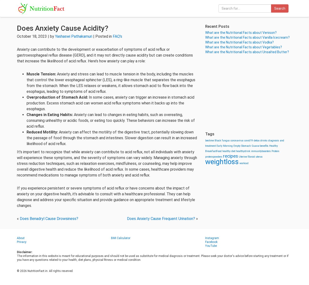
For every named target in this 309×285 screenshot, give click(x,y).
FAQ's (117, 36)
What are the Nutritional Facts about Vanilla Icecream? (247, 37)
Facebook (211, 242)
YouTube (211, 246)
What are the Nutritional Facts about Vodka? (239, 42)
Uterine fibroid (247, 156)
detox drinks (260, 140)
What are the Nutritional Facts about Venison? (241, 33)
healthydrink (243, 151)
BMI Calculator (120, 238)
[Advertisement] (248, 93)
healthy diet (228, 151)
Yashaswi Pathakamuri (73, 36)
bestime (209, 140)
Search (279, 8)
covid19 (248, 140)
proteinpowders (213, 156)
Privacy (21, 242)
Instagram (212, 238)
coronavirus (237, 140)
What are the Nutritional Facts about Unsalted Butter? (247, 52)
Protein (275, 151)
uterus (259, 156)
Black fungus (222, 140)
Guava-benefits (260, 145)
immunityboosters (261, 151)
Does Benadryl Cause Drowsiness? (49, 218)
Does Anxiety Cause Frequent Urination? (161, 218)
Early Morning (225, 145)
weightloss (222, 162)
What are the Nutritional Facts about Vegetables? (243, 47)
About (21, 238)
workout (243, 163)
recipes (230, 156)
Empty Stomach (242, 145)
